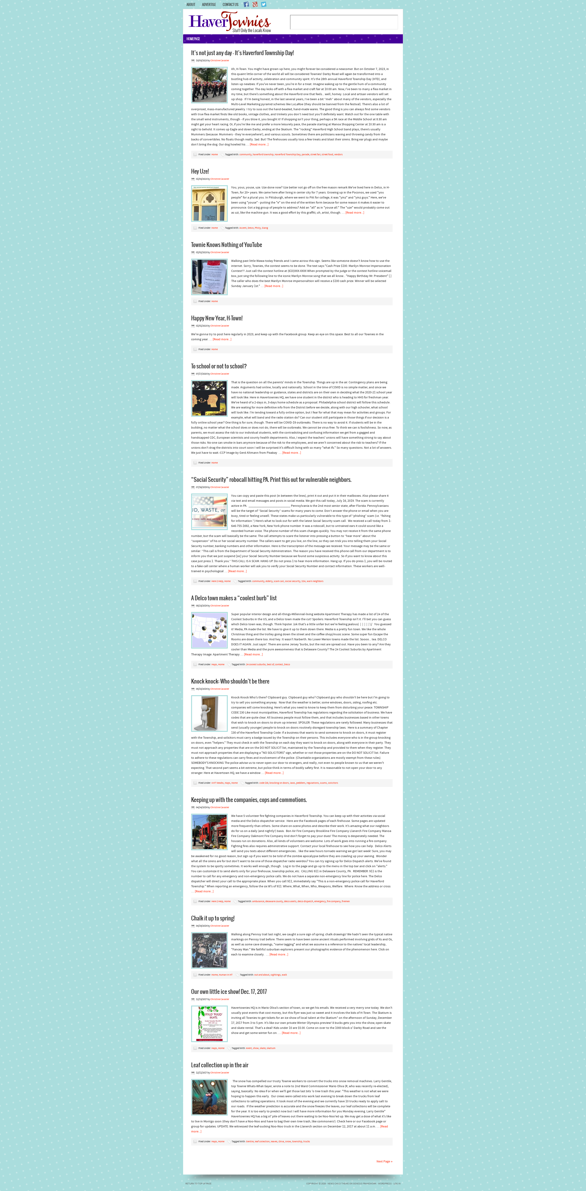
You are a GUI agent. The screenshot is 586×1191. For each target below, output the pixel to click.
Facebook (246, 4)
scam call (279, 581)
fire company (334, 901)
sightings (276, 975)
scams (323, 783)
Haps (214, 664)
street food (327, 154)
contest (279, 664)
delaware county (274, 901)
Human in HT (226, 975)
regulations (313, 783)
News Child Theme (338, 1184)
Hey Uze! (200, 171)
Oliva (281, 1141)
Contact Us (231, 4)
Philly (258, 228)
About (191, 4)
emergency (320, 901)
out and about (261, 975)
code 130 (263, 783)
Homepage (193, 39)
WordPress (385, 1184)
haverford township (263, 154)
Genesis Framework (364, 1184)
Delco (251, 228)
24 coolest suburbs (256, 664)
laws (292, 783)
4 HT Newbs (218, 783)
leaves (274, 1141)
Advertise (209, 4)
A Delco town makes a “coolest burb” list (234, 598)
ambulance (258, 901)
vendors (338, 154)
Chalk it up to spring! (212, 918)
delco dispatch (305, 901)
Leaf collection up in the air (219, 1065)
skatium (271, 1048)
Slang (265, 228)
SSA (303, 581)
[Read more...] (259, 144)
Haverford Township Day (288, 154)
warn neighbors (315, 581)
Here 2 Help (217, 581)
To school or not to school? (219, 366)
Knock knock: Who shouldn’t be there (230, 681)
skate (263, 1048)
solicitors (333, 783)
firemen (346, 901)
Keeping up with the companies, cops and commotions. (249, 799)
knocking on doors (279, 783)
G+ (255, 4)
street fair (315, 154)
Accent (243, 228)
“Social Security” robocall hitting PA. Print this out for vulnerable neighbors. (271, 479)
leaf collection (262, 1141)
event (249, 1048)
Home (215, 154)
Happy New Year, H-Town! (216, 318)
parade (305, 154)
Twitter (263, 4)
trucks (306, 1141)
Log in (397, 1184)
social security (292, 581)
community (245, 154)
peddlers (300, 783)
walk (284, 975)
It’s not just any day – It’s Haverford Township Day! (242, 52)
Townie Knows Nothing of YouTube (226, 244)
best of (270, 664)
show (256, 1048)
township (297, 1141)
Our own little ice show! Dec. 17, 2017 (229, 991)
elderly (269, 581)
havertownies (236, 21)
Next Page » (385, 1161)
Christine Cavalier (219, 60)
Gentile (250, 1141)
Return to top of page (198, 1184)
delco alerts (290, 901)
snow (288, 1141)
